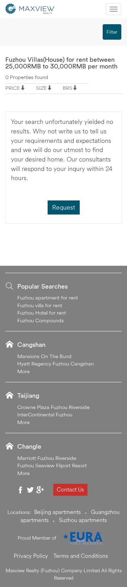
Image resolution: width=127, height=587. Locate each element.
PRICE (12, 88)
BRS (67, 88)
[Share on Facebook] (20, 490)
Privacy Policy (31, 555)
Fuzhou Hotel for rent (41, 312)
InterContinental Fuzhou (44, 414)
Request (63, 207)
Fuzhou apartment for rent (47, 297)
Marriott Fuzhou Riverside (46, 458)
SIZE (41, 88)
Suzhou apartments (83, 519)
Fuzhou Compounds (40, 320)
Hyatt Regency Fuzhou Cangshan (55, 363)
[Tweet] (30, 490)
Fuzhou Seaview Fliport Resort (52, 465)
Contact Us (70, 489)
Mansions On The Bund (44, 356)
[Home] (30, 8)
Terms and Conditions (80, 555)
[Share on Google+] (40, 490)
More (23, 371)
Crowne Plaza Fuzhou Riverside (53, 407)
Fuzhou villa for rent (39, 305)
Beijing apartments (57, 511)
